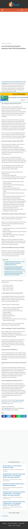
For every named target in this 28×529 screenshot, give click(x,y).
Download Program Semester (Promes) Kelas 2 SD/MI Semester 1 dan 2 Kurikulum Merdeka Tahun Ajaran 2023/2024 (14, 503)
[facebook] (4, 416)
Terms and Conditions (12, 523)
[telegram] (24, 416)
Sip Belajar (5, 516)
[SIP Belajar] (14, 4)
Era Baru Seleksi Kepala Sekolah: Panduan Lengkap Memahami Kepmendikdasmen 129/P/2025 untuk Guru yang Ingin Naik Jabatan (14, 268)
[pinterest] (14, 416)
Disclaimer (4, 523)
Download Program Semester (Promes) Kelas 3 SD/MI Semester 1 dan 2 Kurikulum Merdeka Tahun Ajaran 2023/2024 (14, 475)
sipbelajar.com (7, 408)
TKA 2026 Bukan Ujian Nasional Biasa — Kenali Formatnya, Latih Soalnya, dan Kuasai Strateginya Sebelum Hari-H (14, 263)
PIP (2, 331)
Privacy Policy (21, 523)
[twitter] (9, 416)
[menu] (3, 10)
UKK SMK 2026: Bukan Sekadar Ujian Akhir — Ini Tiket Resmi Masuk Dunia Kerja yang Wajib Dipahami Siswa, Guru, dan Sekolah (14, 273)
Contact (9, 525)
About (14, 525)
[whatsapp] (19, 416)
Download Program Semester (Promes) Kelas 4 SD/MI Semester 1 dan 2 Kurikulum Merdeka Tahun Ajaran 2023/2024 (14, 493)
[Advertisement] (14, 27)
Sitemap (18, 525)
